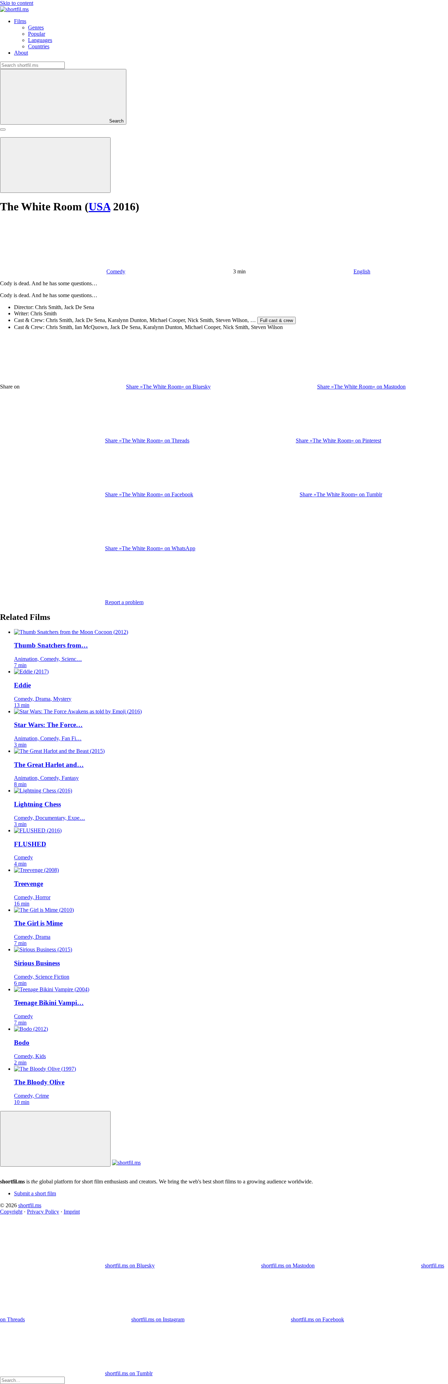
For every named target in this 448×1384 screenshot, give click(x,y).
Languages (40, 40)
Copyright (11, 1212)
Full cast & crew (276, 320)
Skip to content (16, 3)
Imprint (72, 1212)
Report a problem (124, 602)
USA (99, 206)
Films (20, 21)
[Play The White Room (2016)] (55, 165)
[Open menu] (3, 129)
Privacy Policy (43, 1212)
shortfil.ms (29, 1205)
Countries (38, 46)
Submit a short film (35, 1193)
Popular (36, 34)
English (362, 271)
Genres (36, 27)
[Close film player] (55, 1139)
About (21, 53)
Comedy (115, 271)
